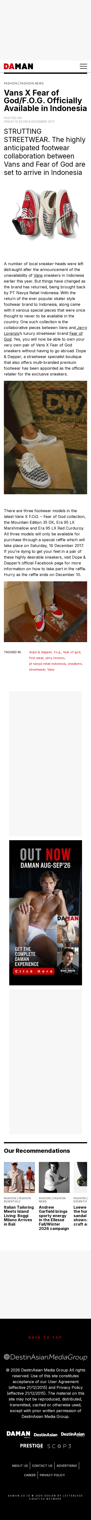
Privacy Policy (52, 1475)
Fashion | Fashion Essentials (17, 1200)
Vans (38, 275)
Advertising (67, 1466)
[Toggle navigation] (83, 66)
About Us (20, 1466)
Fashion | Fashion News (24, 83)
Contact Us (42, 1466)
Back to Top (45, 1337)
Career (30, 1475)
